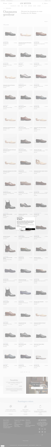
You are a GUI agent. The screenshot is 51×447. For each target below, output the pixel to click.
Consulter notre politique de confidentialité (21, 226)
